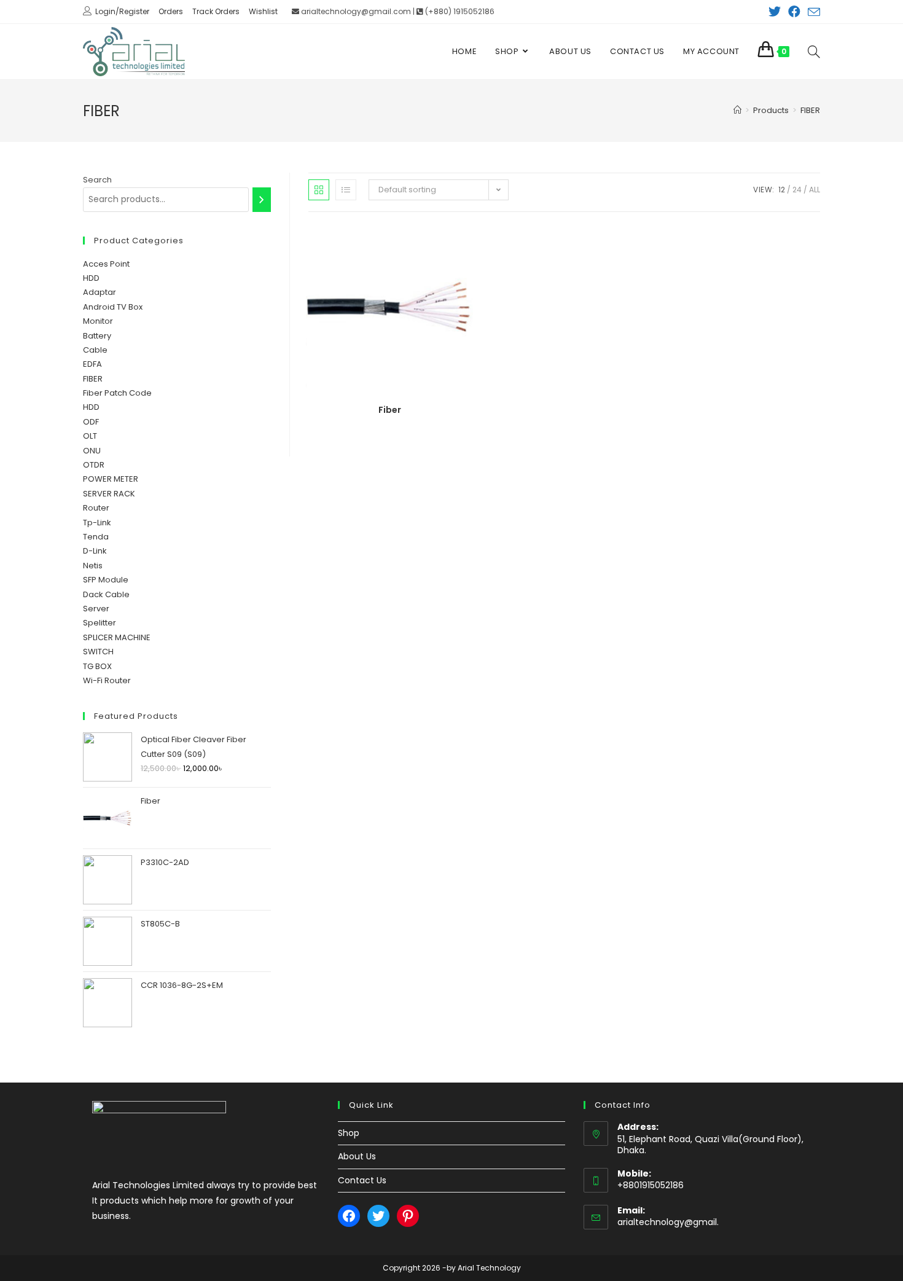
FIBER (93, 379)
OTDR (93, 465)
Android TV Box (113, 307)
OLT (90, 436)
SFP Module (105, 580)
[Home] (737, 110)
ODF (91, 422)
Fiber (389, 410)
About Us (357, 1156)
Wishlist (263, 11)
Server (96, 608)
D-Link (95, 551)
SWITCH (98, 651)
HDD (91, 278)
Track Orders (216, 11)
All (814, 189)
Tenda (96, 537)
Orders (170, 11)
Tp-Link (97, 522)
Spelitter (99, 623)
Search (97, 180)
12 (781, 189)
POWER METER (110, 479)
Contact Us (362, 1180)
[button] (428, 238)
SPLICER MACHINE (116, 637)
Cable (95, 350)
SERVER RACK (109, 493)
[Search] (261, 199)
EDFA (92, 364)
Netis (93, 565)
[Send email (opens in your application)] (812, 12)
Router (96, 508)
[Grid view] (318, 189)
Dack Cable (106, 594)
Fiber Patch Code (117, 393)
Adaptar (99, 292)
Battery (97, 336)
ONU (92, 450)
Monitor (98, 321)
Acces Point (106, 264)
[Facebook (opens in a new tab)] (794, 12)
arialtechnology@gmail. (668, 1222)
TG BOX (97, 666)
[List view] (345, 189)
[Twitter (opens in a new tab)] (774, 12)
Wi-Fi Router (107, 680)
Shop (348, 1133)
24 (797, 189)
